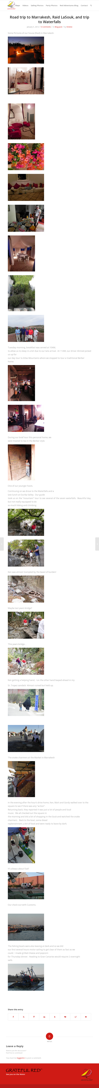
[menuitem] (10, 5)
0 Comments (46, 27)
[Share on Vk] (65, 1016)
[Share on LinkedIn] (44, 1016)
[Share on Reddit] (75, 1016)
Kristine (69, 27)
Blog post (58, 27)
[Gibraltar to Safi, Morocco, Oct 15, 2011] (2, 544)
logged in (21, 1058)
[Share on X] (23, 1016)
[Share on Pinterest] (34, 1016)
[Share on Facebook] (13, 1016)
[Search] (91, 5)
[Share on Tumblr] (55, 1016)
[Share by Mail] (86, 1016)
